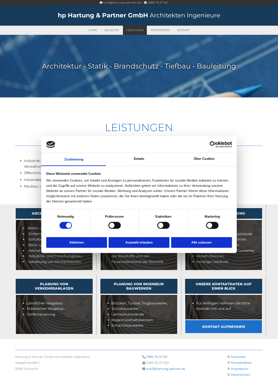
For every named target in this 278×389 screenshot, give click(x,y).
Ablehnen (76, 242)
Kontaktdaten (241, 363)
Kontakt (183, 30)
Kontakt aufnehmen (223, 327)
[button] (54, 286)
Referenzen (160, 30)
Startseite (238, 357)
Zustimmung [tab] (74, 159)
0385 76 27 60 (156, 357)
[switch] (114, 225)
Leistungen (135, 30)
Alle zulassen (201, 242)
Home (93, 30)
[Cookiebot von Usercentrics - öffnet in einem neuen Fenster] (213, 144)
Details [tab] (139, 159)
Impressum (239, 369)
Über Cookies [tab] (204, 159)
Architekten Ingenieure (139, 15)
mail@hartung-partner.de (165, 369)
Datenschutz (240, 375)
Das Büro (111, 30)
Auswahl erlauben (139, 242)
